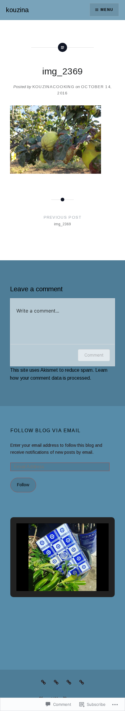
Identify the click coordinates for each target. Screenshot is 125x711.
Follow (23, 484)
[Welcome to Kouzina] (82, 682)
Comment (93, 354)
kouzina (17, 10)
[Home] (69, 682)
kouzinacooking (53, 86)
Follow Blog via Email (45, 430)
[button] (48, 574)
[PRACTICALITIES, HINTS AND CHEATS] (56, 682)
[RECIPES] (43, 682)
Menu (106, 10)
